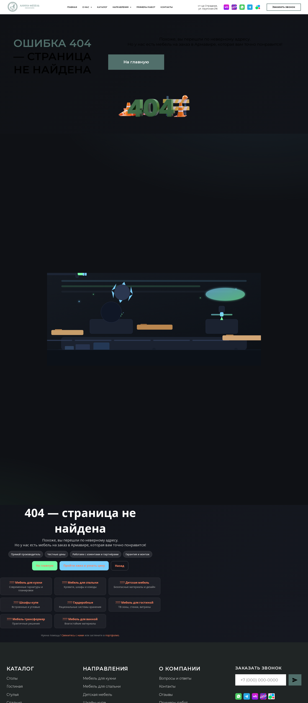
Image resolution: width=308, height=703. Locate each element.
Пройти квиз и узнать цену (84, 566)
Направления (105, 669)
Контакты (167, 7)
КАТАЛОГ (20, 669)
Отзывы (166, 694)
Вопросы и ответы (175, 678)
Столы (12, 678)
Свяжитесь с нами (72, 635)
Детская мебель (97, 694)
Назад (119, 566)
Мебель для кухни (99, 678)
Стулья (13, 694)
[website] (226, 7)
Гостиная (15, 686)
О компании (179, 669)
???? (26, 586)
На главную (44, 566)
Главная (72, 7)
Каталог (102, 7)
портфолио (112, 635)
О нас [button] (86, 7)
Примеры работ (146, 7)
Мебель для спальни (102, 686)
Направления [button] (121, 7)
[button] (284, 7)
